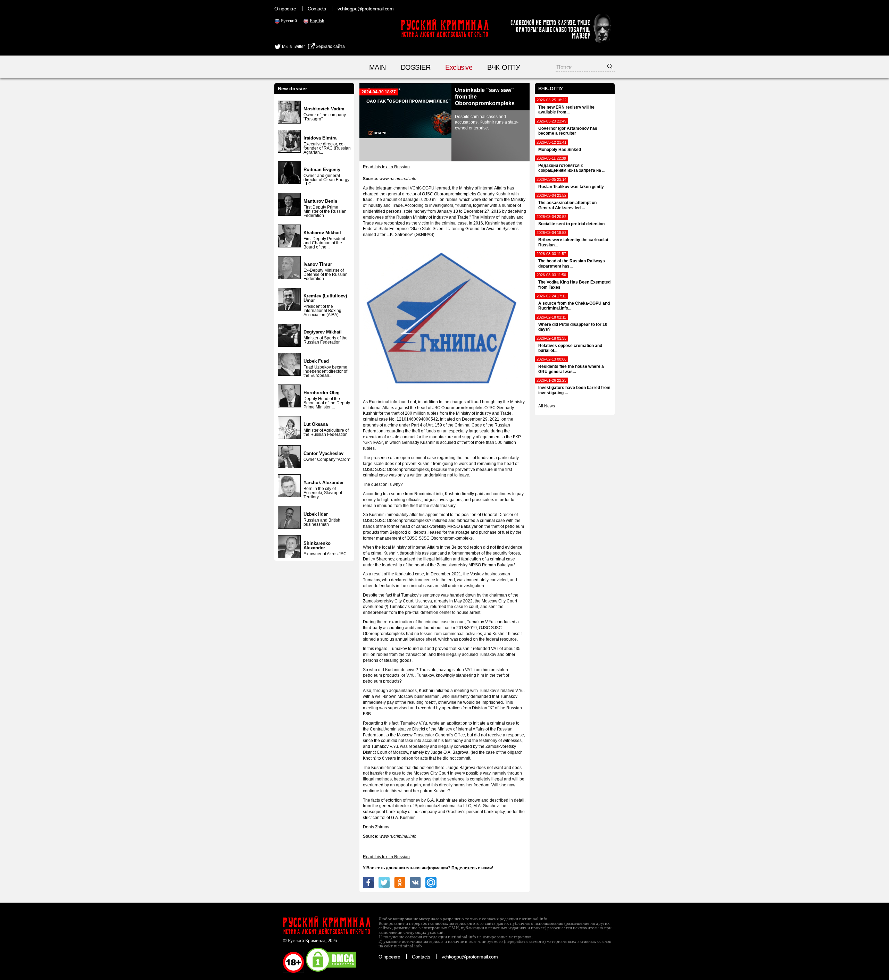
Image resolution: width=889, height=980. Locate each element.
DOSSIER (415, 67)
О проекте (285, 8)
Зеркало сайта (330, 46)
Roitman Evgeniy (322, 169)
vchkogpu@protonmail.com (365, 8)
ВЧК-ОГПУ (503, 67)
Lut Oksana (316, 424)
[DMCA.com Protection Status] (331, 971)
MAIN (377, 67)
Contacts (317, 8)
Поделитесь (464, 867)
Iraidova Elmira (320, 138)
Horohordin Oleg (322, 392)
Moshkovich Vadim (324, 108)
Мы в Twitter (293, 46)
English (317, 20)
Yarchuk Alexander (324, 482)
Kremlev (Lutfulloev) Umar (325, 298)
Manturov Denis (320, 201)
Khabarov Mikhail (322, 232)
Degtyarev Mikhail (323, 332)
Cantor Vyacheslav (323, 453)
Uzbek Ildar (316, 514)
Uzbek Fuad (316, 361)
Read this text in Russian (386, 166)
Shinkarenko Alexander (317, 545)
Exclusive (458, 67)
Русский (289, 20)
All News (546, 406)
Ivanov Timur (318, 264)
